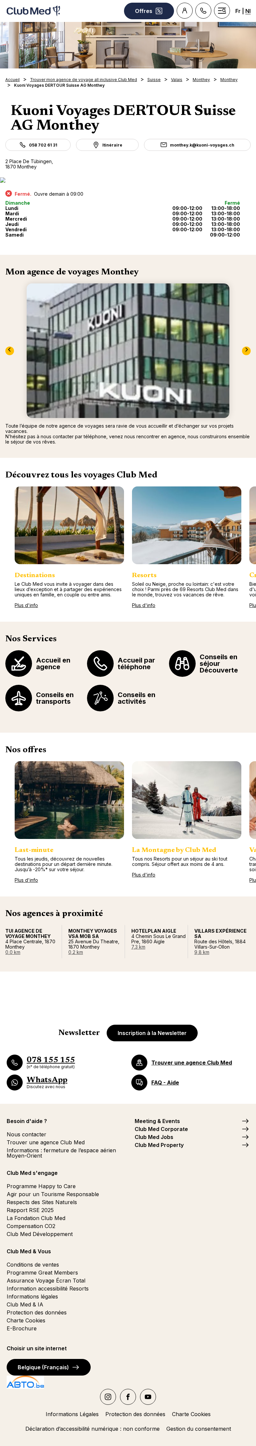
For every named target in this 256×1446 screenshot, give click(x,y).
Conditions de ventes (33, 1264)
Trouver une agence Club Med (46, 1142)
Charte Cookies (26, 1320)
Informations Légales (72, 1414)
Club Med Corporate (161, 1129)
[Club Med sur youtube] (148, 1397)
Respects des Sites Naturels (42, 1202)
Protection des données (37, 1312)
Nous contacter (26, 1134)
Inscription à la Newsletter (152, 1033)
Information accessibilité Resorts (48, 1288)
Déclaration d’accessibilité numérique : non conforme (92, 1428)
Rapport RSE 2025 (30, 1210)
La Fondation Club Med (36, 1218)
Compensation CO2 (31, 1226)
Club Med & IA (25, 1304)
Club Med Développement (40, 1234)
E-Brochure (22, 1328)
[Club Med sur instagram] (108, 1397)
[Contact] (203, 11)
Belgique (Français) (43, 1367)
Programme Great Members (42, 1272)
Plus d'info (26, 605)
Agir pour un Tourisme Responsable (53, 1194)
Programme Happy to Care (41, 1186)
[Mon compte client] (185, 11)
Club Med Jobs (154, 1137)
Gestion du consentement (198, 1428)
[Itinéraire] (128, 180)
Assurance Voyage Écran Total (46, 1280)
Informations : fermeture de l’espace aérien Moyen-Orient (61, 1153)
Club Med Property (159, 1145)
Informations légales (32, 1296)
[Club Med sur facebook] (128, 1397)
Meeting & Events (157, 1121)
